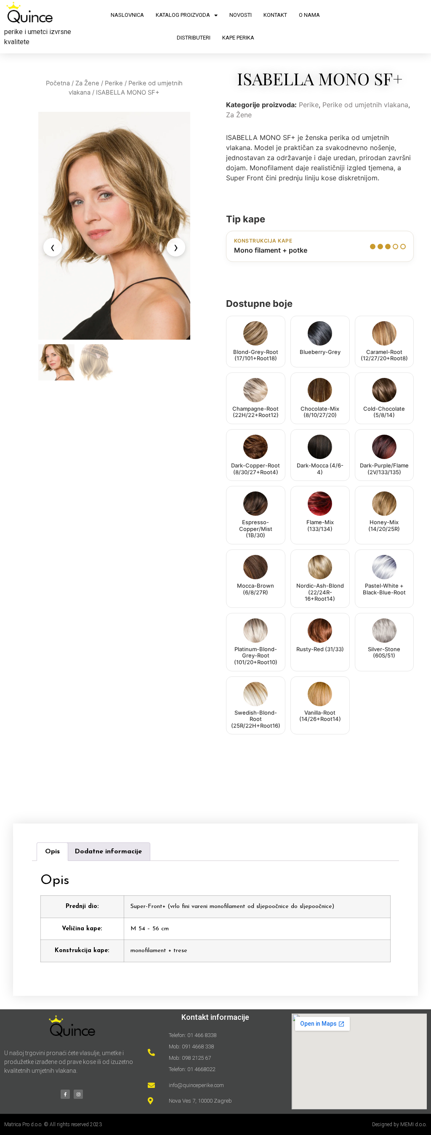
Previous (52, 247)
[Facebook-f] (65, 1094)
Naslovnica (127, 15)
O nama (309, 15)
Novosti (240, 15)
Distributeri (193, 37)
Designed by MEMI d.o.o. (399, 1124)
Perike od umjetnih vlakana (365, 104)
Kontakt (275, 15)
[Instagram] (78, 1094)
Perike (114, 83)
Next (176, 247)
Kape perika (238, 37)
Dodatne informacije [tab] (108, 851)
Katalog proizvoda (183, 15)
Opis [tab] (52, 851)
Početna (58, 83)
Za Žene (87, 83)
